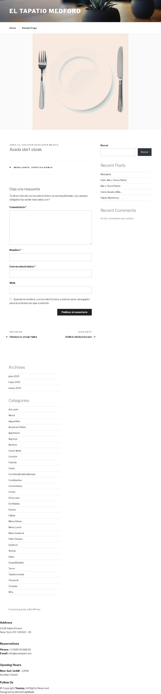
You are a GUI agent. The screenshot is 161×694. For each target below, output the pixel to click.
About (11, 415)
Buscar (104, 145)
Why (10, 592)
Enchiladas (14, 503)
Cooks (11, 491)
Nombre (15, 250)
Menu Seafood (16, 533)
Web (12, 282)
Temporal (13, 580)
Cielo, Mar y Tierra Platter (113, 180)
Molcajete (105, 174)
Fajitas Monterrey (109, 197)
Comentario (18, 207)
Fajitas (11, 515)
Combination (15, 480)
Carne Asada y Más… (111, 192)
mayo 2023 (14, 382)
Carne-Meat (14, 450)
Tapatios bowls (42, 167)
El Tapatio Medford (45, 11)
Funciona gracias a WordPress (24, 609)
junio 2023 (13, 376)
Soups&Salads (16, 562)
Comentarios (15, 486)
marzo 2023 (14, 388)
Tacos (11, 568)
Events (12, 509)
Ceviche (12, 456)
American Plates (17, 427)
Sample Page (29, 28)
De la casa (13, 497)
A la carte (13, 409)
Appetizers (14, 433)
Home (12, 28)
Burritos (12, 444)
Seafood (12, 545)
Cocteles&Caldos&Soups (22, 474)
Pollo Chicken (15, 539)
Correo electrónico (22, 266)
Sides (11, 556)
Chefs (11, 468)
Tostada (12, 586)
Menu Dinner (15, 521)
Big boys (12, 439)
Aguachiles (14, 421)
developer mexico (46, 145)
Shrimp (12, 550)
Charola (12, 462)
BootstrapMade (24, 692)
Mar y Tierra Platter (110, 186)
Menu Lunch (22, 167)
